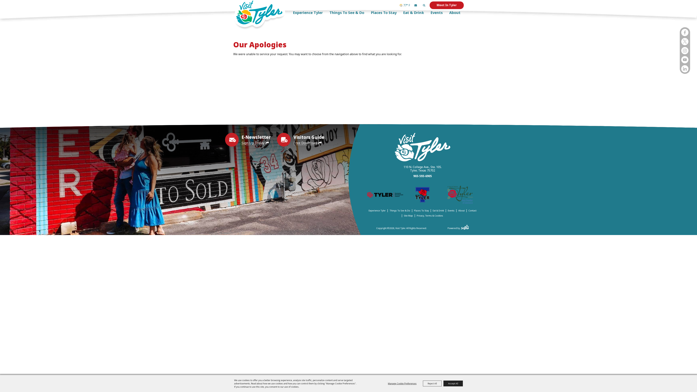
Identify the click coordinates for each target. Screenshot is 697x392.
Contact (472, 210)
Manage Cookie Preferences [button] (402, 383)
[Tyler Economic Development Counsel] (385, 195)
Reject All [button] (432, 383)
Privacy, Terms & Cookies (430, 215)
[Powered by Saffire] (465, 226)
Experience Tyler (308, 12)
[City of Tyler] (422, 195)
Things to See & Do (346, 12)
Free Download (305, 143)
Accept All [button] (453, 383)
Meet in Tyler (447, 5)
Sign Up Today (253, 143)
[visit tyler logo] (422, 147)
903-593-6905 (422, 176)
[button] (415, 5)
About (454, 12)
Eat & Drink (413, 12)
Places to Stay (384, 12)
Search (424, 5)
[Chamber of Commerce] (460, 195)
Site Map (408, 215)
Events (437, 12)
